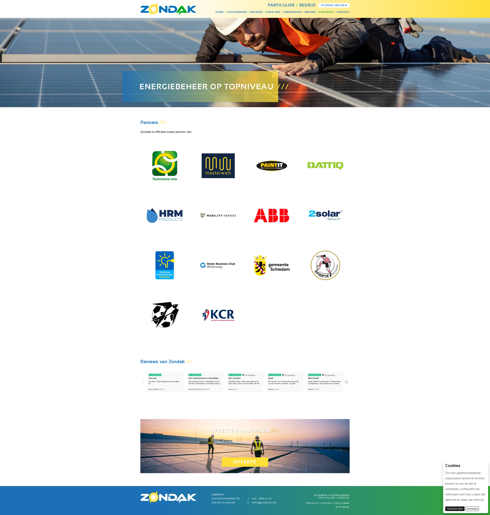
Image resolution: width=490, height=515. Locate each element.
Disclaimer (342, 503)
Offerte (245, 462)
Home (220, 12)
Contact (343, 12)
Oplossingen (237, 12)
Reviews (256, 12)
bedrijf (307, 5)
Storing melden (334, 5)
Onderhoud (293, 12)
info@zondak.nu (264, 502)
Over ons (273, 12)
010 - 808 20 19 (261, 498)
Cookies (325, 503)
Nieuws (310, 12)
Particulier (327, 497)
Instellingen (472, 509)
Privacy (311, 503)
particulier (281, 5)
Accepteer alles (456, 508)
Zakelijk (344, 497)
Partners (326, 12)
